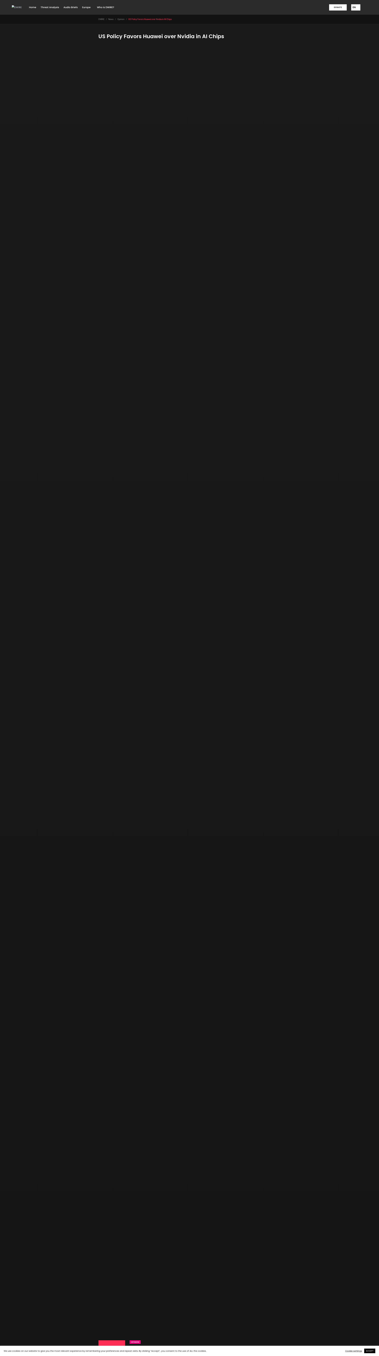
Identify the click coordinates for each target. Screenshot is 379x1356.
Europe (86, 7)
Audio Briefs (71, 7)
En (354, 7)
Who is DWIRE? (105, 7)
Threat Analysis (50, 7)
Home (32, 7)
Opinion (135, 1342)
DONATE (338, 7)
